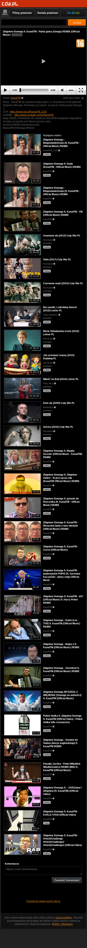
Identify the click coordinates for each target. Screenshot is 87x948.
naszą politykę (63, 917)
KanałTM (16, 98)
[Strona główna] (10, 3)
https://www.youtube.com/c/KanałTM (34, 115)
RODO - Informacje (62, 924)
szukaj (77, 22)
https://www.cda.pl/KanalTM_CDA (28, 111)
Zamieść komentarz (67, 880)
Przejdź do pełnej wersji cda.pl (44, 901)
